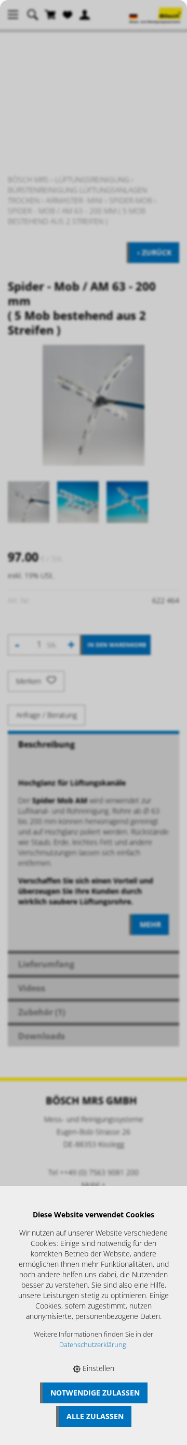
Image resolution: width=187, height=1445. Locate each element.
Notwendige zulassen (95, 1393)
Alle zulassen (95, 1416)
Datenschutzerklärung (92, 1344)
